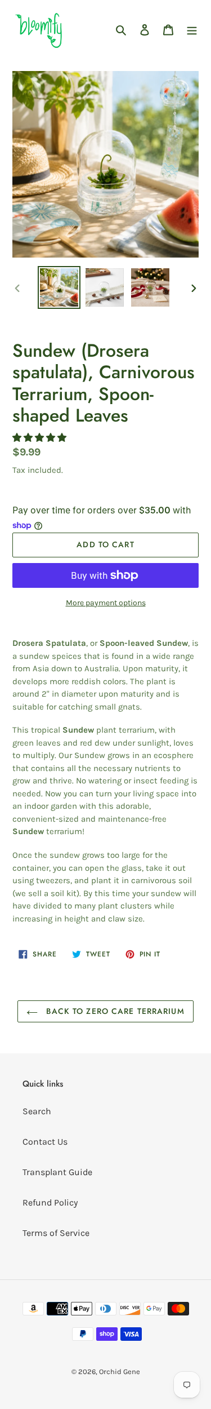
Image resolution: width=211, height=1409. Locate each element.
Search (37, 1111)
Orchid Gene (119, 1371)
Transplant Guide (57, 1172)
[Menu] (192, 29)
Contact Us (45, 1141)
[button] (40, 437)
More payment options (106, 603)
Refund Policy (50, 1202)
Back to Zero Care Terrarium (113, 1011)
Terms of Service (56, 1233)
